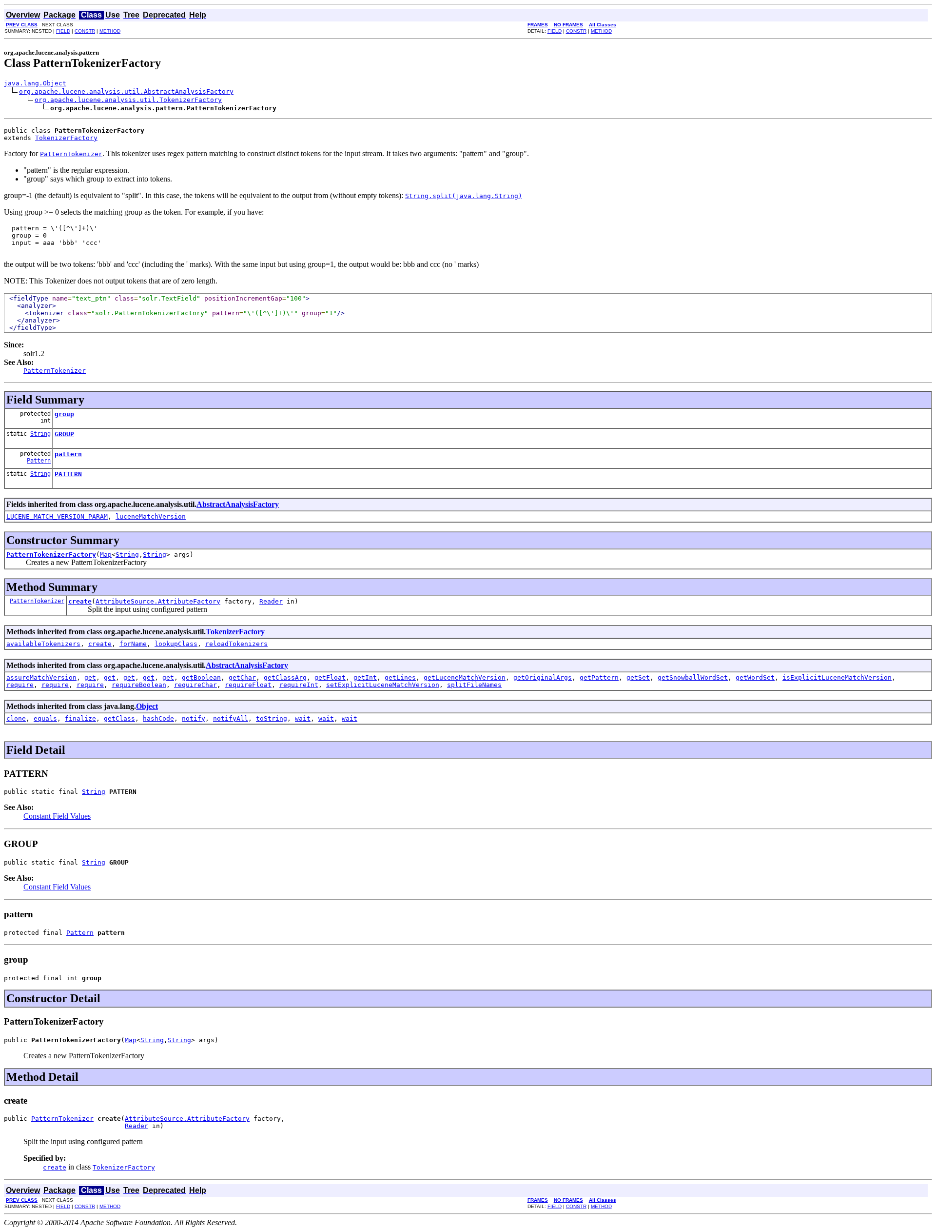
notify (193, 718)
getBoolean (201, 677)
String (40, 433)
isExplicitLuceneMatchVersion (837, 677)
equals (45, 718)
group (64, 414)
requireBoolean (139, 684)
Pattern (39, 460)
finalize (80, 718)
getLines (400, 677)
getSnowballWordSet (693, 677)
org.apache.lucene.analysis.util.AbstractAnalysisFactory (126, 91)
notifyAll (230, 718)
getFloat (330, 677)
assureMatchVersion (41, 677)
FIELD (63, 31)
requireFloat (248, 684)
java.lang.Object (35, 83)
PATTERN (68, 474)
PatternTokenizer (37, 601)
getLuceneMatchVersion (465, 677)
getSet (638, 677)
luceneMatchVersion (151, 516)
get (90, 677)
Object (147, 706)
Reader (271, 601)
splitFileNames (474, 684)
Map (106, 554)
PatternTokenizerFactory (51, 554)
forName (133, 643)
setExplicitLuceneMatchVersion (382, 684)
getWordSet (755, 677)
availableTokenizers (43, 643)
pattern (68, 454)
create (80, 601)
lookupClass (176, 643)
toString (271, 718)
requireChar (195, 684)
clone (16, 718)
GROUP (64, 434)
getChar (242, 677)
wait (303, 718)
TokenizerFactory (66, 137)
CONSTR (85, 31)
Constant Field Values (57, 816)
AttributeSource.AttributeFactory (158, 601)
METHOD (109, 31)
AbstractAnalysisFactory (237, 504)
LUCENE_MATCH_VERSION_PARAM (57, 516)
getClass (119, 718)
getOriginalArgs (542, 677)
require (20, 684)
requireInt (298, 684)
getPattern (599, 677)
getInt (365, 677)
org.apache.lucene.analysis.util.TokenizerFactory (128, 99)
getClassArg (285, 677)
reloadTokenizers (236, 643)
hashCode (158, 718)
